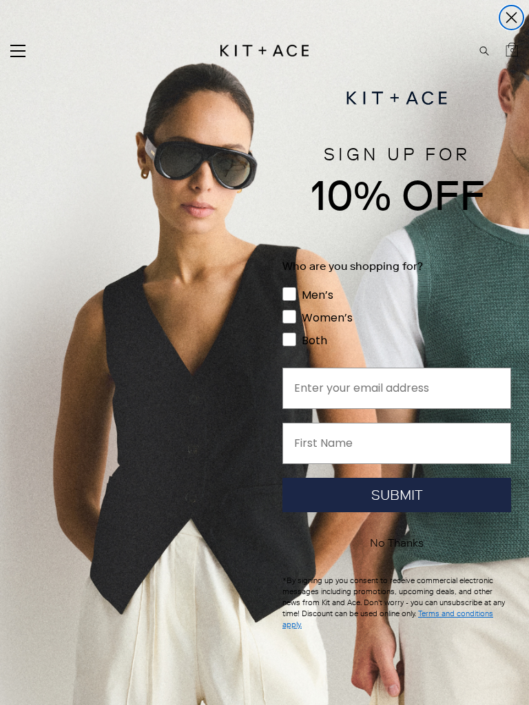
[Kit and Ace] (264, 50)
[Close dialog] (511, 18)
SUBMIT (397, 495)
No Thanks (397, 542)
